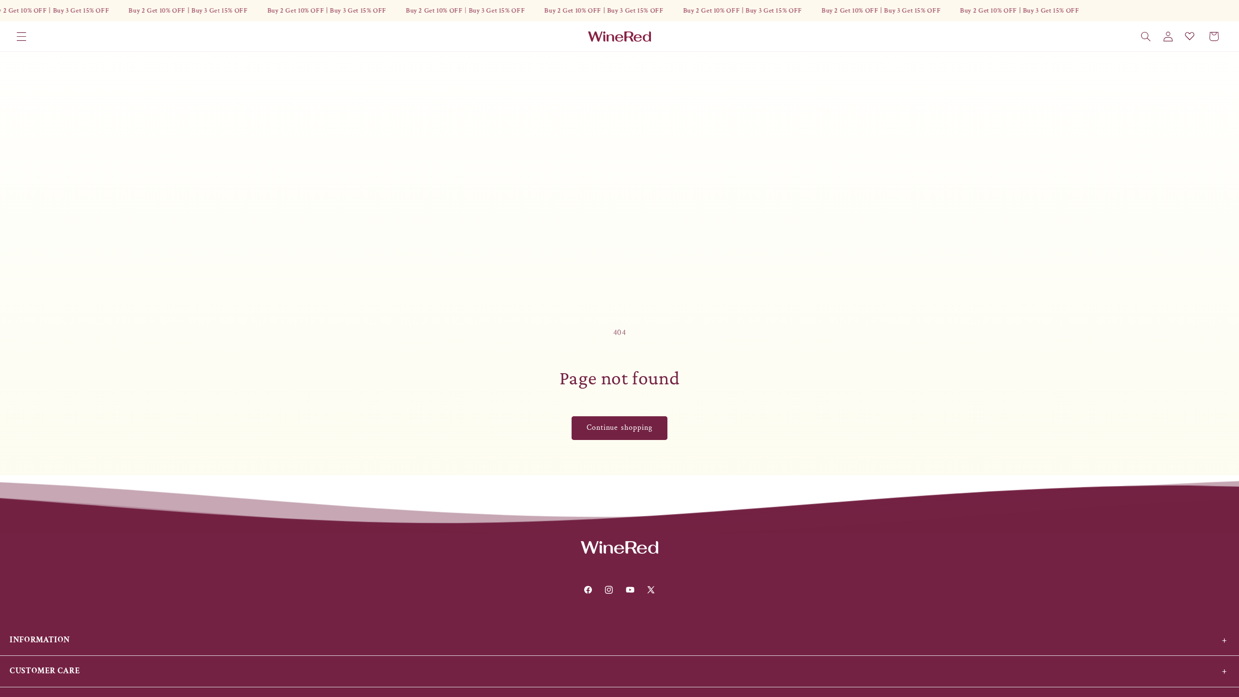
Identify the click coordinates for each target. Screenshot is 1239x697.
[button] (21, 36)
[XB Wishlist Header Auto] (1189, 35)
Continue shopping (619, 428)
